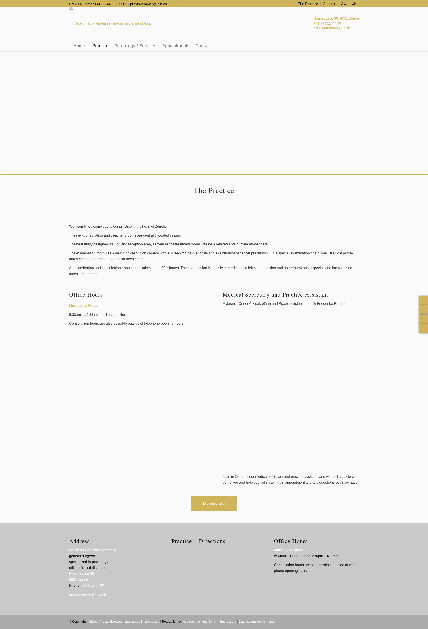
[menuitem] (308, 4)
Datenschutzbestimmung (256, 621)
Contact (329, 4)
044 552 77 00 (92, 585)
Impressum (228, 621)
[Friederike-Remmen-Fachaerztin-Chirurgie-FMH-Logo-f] (110, 23)
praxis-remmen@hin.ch (148, 4)
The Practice (308, 4)
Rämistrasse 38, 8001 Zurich (336, 18)
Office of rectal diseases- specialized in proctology (124, 621)
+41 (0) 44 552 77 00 (111, 4)
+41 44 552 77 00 (327, 23)
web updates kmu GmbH (200, 621)
